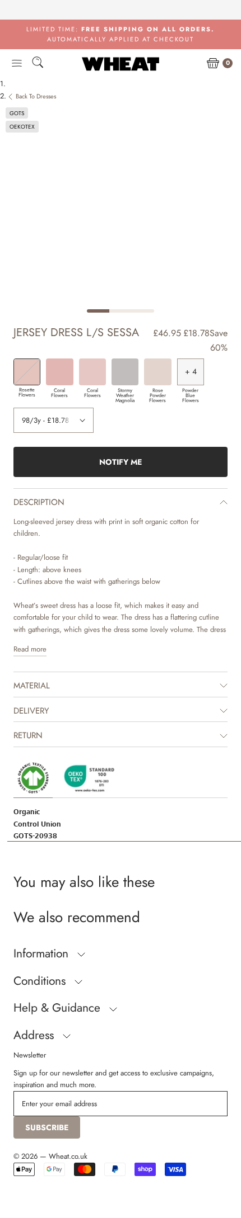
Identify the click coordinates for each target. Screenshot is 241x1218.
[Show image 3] (143, 311)
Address (35, 1035)
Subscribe (46, 1127)
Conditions (41, 980)
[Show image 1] (98, 311)
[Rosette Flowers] (26, 371)
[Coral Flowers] (59, 371)
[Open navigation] (17, 63)
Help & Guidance (58, 1007)
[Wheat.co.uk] (120, 63)
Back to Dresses (36, 96)
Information (42, 953)
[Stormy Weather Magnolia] (125, 371)
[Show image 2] (120, 311)
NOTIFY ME (120, 462)
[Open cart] (213, 63)
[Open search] (37, 64)
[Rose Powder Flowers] (157, 371)
